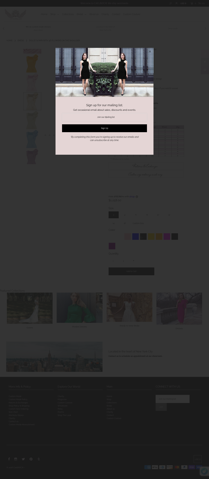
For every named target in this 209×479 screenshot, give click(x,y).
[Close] (149, 51)
